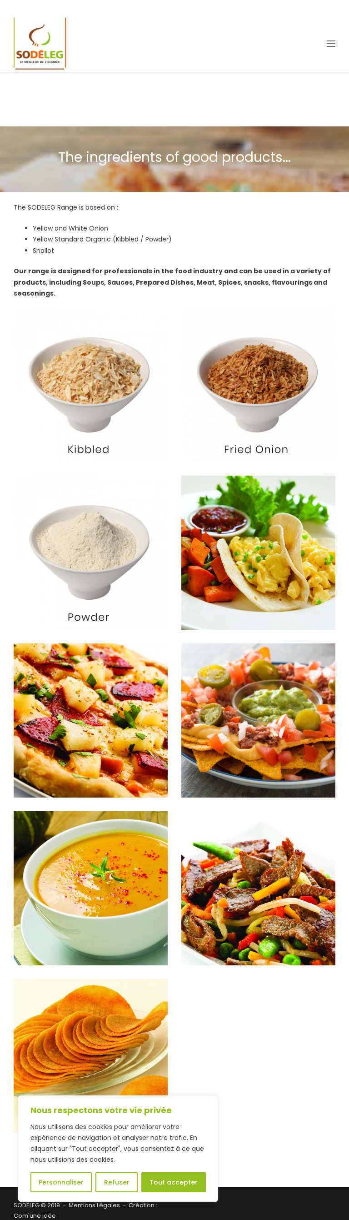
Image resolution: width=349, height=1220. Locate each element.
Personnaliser (61, 1182)
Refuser (117, 1182)
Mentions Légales (94, 1205)
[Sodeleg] (40, 43)
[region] (118, 1148)
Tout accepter (174, 1182)
